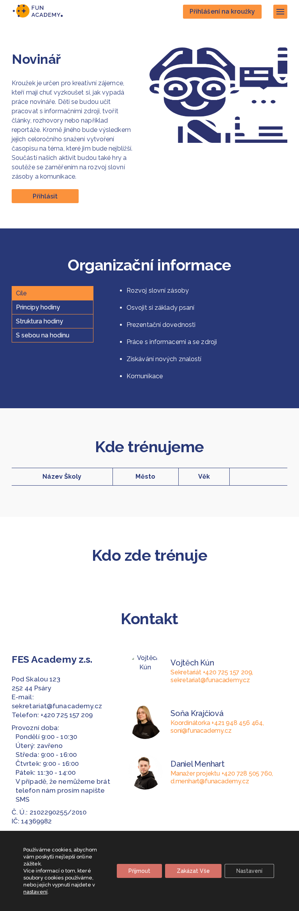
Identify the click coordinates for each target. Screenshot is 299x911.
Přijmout (139, 871)
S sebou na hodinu (42, 335)
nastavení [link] (35, 892)
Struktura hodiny (39, 321)
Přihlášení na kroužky (222, 11)
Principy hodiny (38, 307)
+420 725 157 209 (66, 715)
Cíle (21, 293)
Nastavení (249, 871)
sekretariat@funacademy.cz (57, 706)
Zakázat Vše (193, 871)
